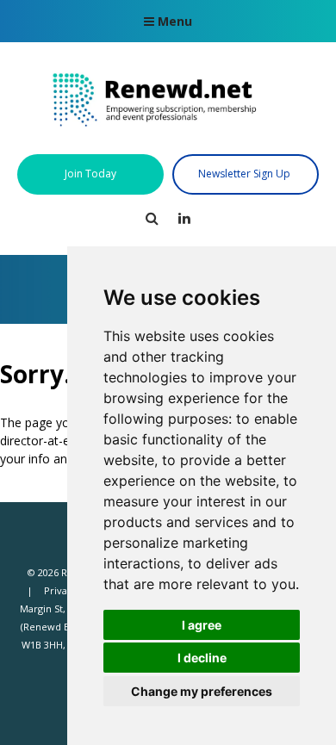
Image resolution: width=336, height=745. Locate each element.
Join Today (90, 173)
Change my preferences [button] (201, 691)
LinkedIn (185, 218)
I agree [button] (201, 625)
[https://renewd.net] (168, 134)
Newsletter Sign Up (245, 173)
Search (152, 218)
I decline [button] (202, 657)
